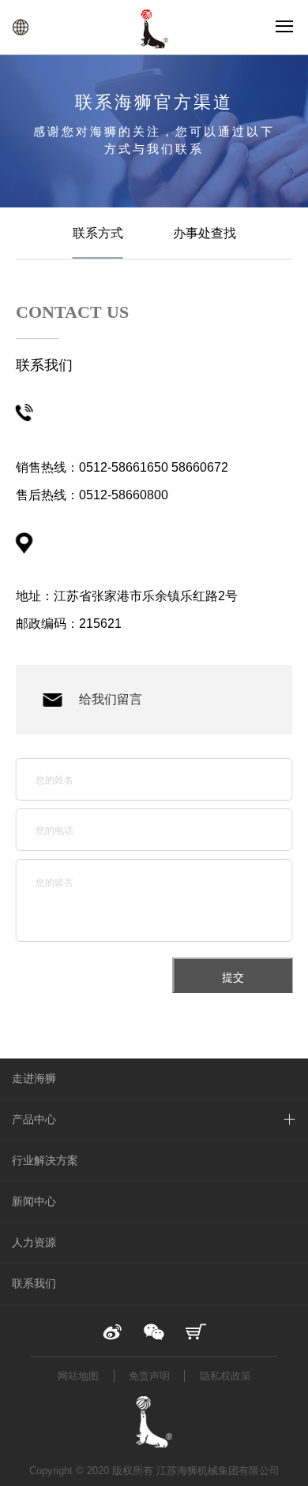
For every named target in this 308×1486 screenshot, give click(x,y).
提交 (233, 977)
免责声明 (149, 1376)
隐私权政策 (225, 1376)
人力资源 (34, 1242)
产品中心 (34, 1119)
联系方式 (98, 233)
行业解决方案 (45, 1160)
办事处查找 (204, 233)
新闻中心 (34, 1201)
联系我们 (34, 1283)
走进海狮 (34, 1078)
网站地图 (78, 1376)
